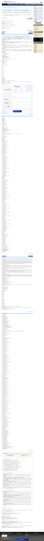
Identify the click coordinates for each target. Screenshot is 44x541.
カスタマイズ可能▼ (27, 30)
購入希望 (21, 89)
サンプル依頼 (27, 89)
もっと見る (17, 15)
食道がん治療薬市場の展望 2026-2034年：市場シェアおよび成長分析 (10, 469)
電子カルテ (35, 48)
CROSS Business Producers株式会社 (5, 538)
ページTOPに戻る (31, 114)
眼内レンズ (35, 49)
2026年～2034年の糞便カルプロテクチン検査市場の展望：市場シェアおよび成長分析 (12, 462)
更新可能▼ (31, 30)
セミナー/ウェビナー (34, 4)
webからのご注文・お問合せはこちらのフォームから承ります (24, 455)
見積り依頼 (15, 89)
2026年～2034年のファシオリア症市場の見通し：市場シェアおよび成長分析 (11, 463)
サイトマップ (27, 534)
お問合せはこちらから (36, 26)
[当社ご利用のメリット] (38, 31)
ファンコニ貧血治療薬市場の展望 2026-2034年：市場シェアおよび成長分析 (11, 464)
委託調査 (16, 4)
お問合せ (26, 535)
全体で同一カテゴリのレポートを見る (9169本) (37, 11)
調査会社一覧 (22, 4)
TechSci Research (11, 20)
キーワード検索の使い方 (40, 17)
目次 (3, 33)
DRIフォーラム (28, 4)
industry (9, 490)
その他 (18, 92)
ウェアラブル (35, 46)
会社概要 (40, 4)
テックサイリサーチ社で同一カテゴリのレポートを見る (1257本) (38, 9)
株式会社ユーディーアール (36, 533)
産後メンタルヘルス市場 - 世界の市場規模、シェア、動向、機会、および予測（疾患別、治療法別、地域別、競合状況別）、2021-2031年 (17, 497)
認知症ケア (35, 45)
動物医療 (35, 52)
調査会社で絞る (35, 21)
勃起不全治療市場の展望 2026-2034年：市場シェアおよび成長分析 (10, 470)
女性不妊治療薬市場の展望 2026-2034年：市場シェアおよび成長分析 (10, 461)
